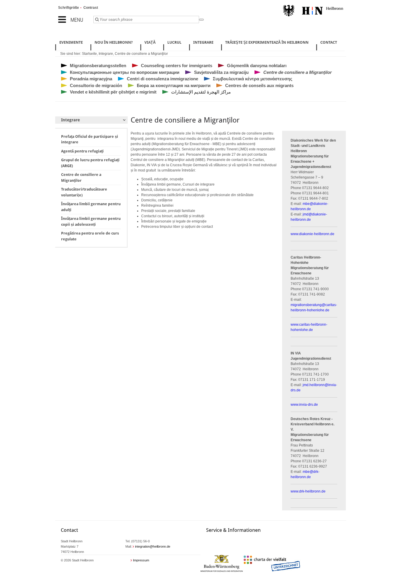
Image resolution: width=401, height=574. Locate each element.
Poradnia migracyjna (91, 78)
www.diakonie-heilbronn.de (312, 234)
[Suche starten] (201, 20)
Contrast (90, 8)
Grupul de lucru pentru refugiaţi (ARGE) (90, 163)
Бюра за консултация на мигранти (173, 85)
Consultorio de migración (96, 85)
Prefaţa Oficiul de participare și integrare (89, 139)
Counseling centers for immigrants (176, 65)
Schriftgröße (68, 8)
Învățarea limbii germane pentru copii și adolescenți (91, 221)
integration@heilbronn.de (152, 546)
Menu (76, 20)
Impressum (141, 560)
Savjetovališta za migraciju (221, 72)
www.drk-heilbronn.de (308, 491)
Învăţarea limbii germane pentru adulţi (91, 207)
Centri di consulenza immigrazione (162, 78)
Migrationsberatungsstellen (98, 65)
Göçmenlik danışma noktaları (257, 65)
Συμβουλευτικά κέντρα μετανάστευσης (252, 78)
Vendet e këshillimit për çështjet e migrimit (113, 91)
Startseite (89, 54)
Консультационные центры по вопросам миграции (124, 72)
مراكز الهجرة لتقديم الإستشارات (201, 91)
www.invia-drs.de (304, 405)
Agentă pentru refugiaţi (82, 151)
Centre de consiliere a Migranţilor (141, 54)
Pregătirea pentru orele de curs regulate (90, 236)
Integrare (106, 54)
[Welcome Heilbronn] (313, 11)
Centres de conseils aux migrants (259, 85)
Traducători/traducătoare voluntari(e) (84, 192)
